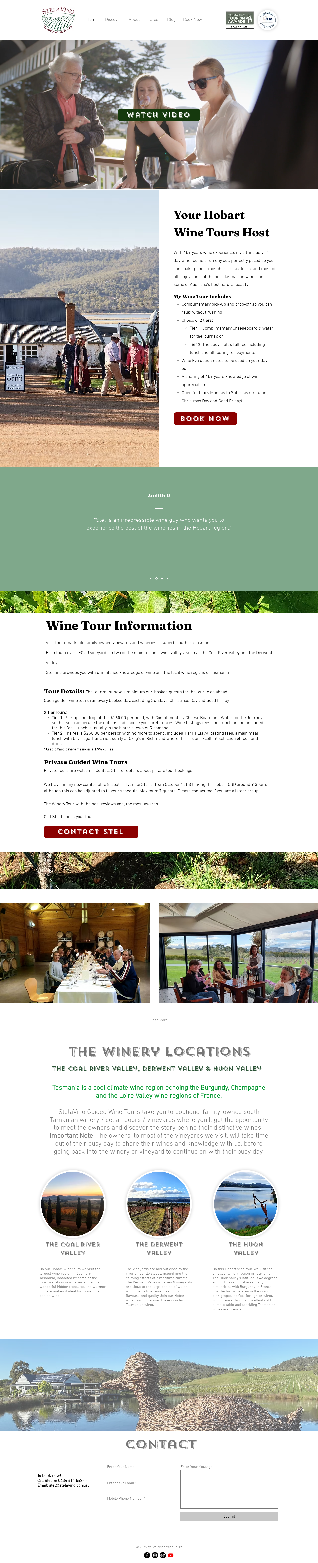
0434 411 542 (70, 1480)
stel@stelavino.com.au (69, 1485)
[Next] (291, 529)
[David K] (161, 578)
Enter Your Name (121, 1467)
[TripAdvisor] (163, 1555)
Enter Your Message (197, 1467)
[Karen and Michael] (167, 578)
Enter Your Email (120, 1483)
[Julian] (150, 578)
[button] (113, 19)
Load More (159, 1020)
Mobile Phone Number (125, 1499)
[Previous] (27, 529)
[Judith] (156, 578)
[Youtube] (171, 1555)
